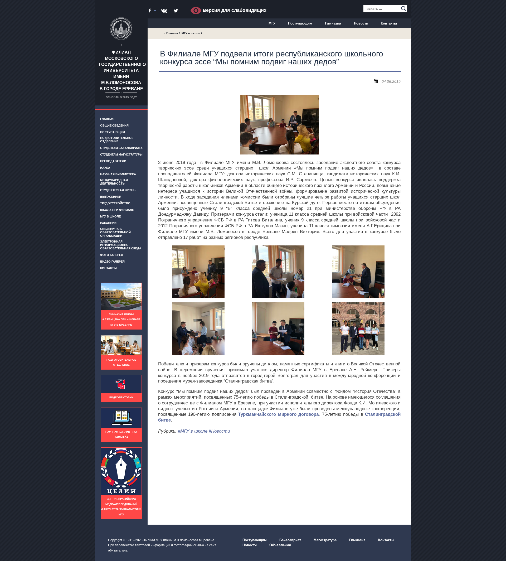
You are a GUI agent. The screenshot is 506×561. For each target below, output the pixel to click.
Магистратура (325, 540)
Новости (361, 23)
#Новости (219, 431)
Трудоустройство (115, 203)
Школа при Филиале (117, 209)
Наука (105, 167)
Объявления (280, 545)
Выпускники (110, 196)
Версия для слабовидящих (233, 10)
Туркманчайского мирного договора (278, 414)
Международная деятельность (114, 181)
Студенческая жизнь (117, 190)
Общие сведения (114, 125)
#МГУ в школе (192, 431)
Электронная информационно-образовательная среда (120, 245)
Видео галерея (112, 261)
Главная (107, 118)
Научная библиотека (118, 174)
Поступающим (300, 23)
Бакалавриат (290, 540)
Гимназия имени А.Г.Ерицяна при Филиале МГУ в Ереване (121, 319)
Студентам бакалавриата (121, 147)
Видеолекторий (121, 397)
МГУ (272, 23)
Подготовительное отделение (116, 139)
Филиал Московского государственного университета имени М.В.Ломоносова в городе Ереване (122, 70)
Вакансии (108, 223)
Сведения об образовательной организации (115, 232)
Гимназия (333, 23)
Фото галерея (111, 255)
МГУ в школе (110, 216)
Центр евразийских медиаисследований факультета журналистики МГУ (121, 506)
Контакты (389, 23)
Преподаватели (113, 161)
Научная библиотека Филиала (121, 435)
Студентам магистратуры (121, 154)
